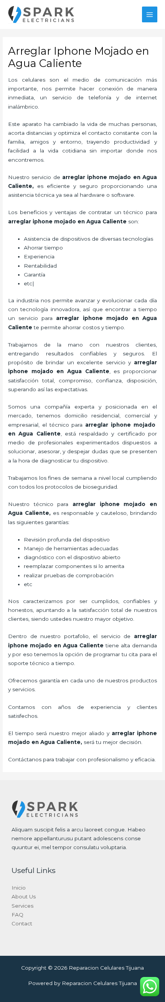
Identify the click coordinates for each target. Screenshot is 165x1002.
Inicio (19, 888)
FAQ (17, 915)
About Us (24, 896)
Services (22, 906)
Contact (22, 923)
